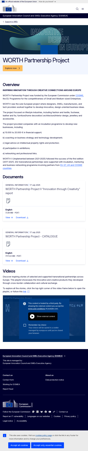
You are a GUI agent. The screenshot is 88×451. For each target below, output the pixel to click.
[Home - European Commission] (10, 8)
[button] (9, 217)
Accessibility (22, 421)
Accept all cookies (19, 445)
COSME (79, 95)
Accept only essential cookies (47, 445)
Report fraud (8, 389)
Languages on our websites (38, 416)
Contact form (8, 380)
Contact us (63, 412)
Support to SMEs (11, 22)
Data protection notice (54, 380)
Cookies (57, 416)
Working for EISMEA (11, 384)
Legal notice (8, 421)
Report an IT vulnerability (13, 416)
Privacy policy (70, 416)
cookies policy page (43, 435)
